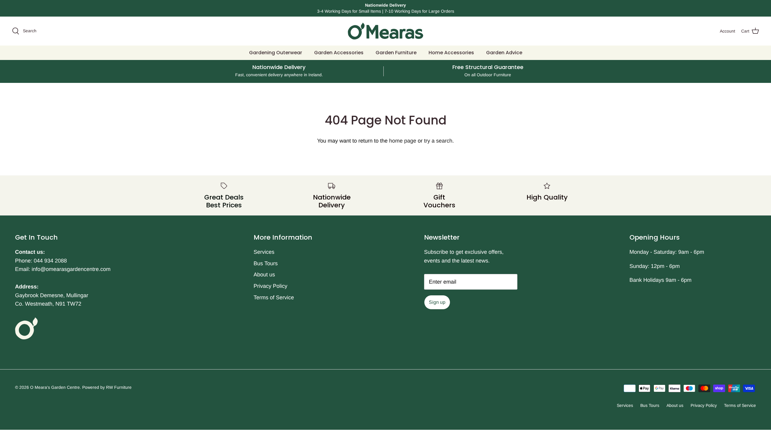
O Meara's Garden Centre (55, 387)
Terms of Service (274, 297)
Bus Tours (266, 263)
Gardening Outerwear (275, 52)
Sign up (437, 302)
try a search (438, 141)
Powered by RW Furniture (107, 387)
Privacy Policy (270, 286)
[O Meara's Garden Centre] (385, 31)
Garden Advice (504, 52)
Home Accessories (451, 52)
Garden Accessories (339, 52)
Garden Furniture (396, 52)
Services (264, 252)
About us (264, 275)
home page (402, 141)
